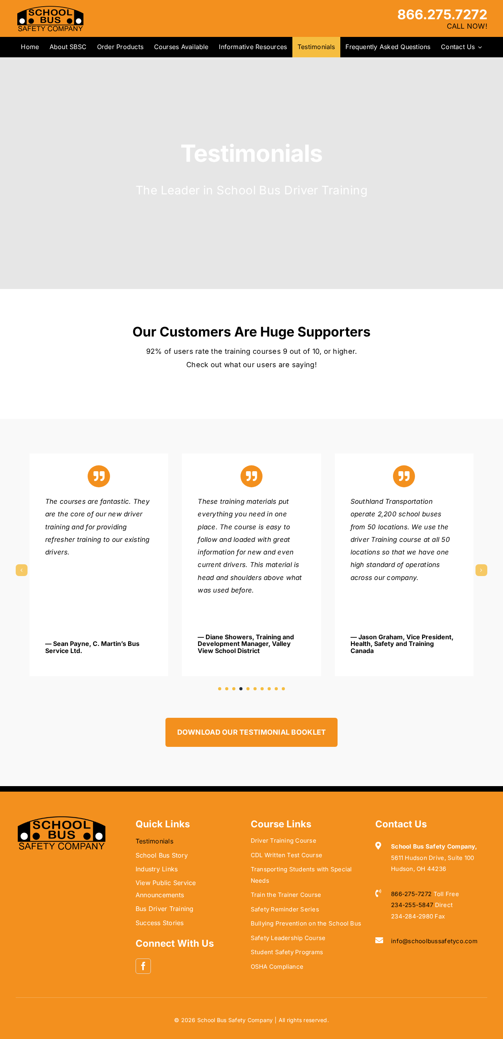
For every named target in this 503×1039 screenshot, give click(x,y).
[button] (219, 688)
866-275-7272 (411, 894)
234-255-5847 (412, 905)
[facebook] (143, 966)
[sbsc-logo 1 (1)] (61, 818)
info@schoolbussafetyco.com (434, 941)
